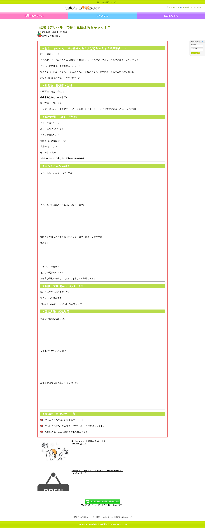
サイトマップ (174, 7)
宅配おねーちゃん (34, 15)
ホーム (199, 7)
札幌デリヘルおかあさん (104, 517)
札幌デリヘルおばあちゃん (123, 517)
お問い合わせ (188, 7)
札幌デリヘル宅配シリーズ (102, 524)
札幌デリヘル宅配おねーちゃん (83, 517)
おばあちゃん (171, 15)
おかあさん (102, 15)
